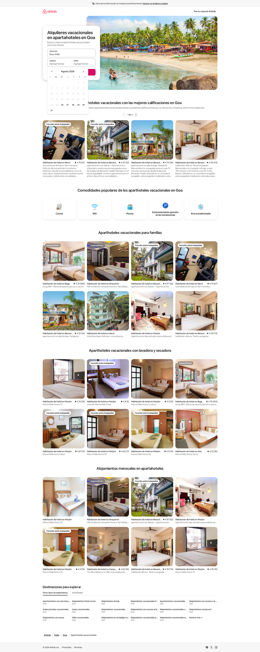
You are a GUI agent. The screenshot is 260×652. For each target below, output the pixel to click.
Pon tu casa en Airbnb (205, 11)
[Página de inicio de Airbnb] (50, 11)
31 (52, 110)
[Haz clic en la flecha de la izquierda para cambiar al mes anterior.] (52, 71)
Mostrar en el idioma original (155, 3)
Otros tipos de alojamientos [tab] (55, 593)
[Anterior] (124, 115)
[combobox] (71, 54)
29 (78, 105)
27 (67, 105)
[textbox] (59, 63)
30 (83, 105)
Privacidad (66, 647)
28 (73, 105)
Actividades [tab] (77, 593)
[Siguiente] (136, 115)
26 (62, 105)
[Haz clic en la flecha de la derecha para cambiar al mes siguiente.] (83, 71)
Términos (78, 647)
